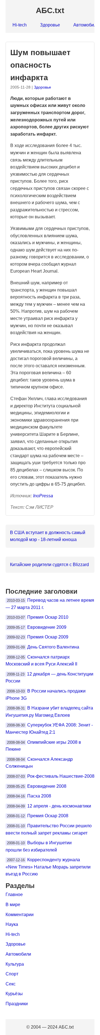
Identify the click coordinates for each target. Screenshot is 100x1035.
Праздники (17, 1003)
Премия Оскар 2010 (47, 617)
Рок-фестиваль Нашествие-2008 (60, 776)
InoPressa (43, 495)
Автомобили (18, 954)
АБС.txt (50, 10)
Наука (12, 924)
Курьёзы (14, 993)
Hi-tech (19, 25)
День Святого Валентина (53, 647)
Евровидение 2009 (46, 627)
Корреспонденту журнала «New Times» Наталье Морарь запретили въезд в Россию (48, 866)
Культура (15, 964)
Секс (11, 984)
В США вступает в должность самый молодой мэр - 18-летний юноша (47, 536)
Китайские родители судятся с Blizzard (49, 564)
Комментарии (20, 914)
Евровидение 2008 (46, 786)
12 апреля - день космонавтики (59, 806)
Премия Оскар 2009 (47, 637)
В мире (13, 904)
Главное (14, 894)
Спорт (12, 974)
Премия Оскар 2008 (47, 815)
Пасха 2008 (39, 796)
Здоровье (50, 25)
